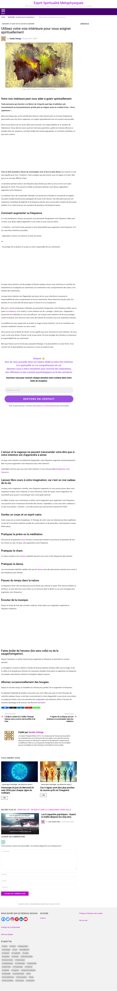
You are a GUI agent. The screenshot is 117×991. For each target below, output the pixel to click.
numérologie (21, 963)
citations (6, 953)
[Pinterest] (28, 708)
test (29, 974)
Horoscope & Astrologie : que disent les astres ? (17, 784)
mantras (23, 556)
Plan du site (83, 920)
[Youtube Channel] (26, 919)
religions (6, 970)
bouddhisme (25, 950)
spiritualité (6, 974)
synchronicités (19, 974)
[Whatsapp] (36, 708)
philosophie (32, 963)
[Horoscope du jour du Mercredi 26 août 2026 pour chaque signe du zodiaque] (19, 771)
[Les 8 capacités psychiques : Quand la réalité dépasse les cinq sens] (20, 823)
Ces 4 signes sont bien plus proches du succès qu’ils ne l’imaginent (57, 789)
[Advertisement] (39, 154)
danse (39, 569)
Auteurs (43, 918)
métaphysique (8, 963)
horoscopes (20, 960)
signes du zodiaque (29, 970)
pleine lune (6, 967)
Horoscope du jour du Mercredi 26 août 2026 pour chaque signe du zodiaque (17, 790)
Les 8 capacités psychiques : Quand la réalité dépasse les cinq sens (58, 815)
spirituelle (41, 703)
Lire (4, 798)
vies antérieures (8, 977)
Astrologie (6, 950)
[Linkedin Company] (21, 919)
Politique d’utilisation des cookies (90, 913)
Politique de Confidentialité (10, 927)
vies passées (22, 977)
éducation (31, 980)
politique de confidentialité (44, 406)
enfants (15, 956)
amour (13, 946)
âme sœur (20, 980)
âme (31, 977)
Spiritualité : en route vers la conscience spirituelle (44, 810)
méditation (12, 311)
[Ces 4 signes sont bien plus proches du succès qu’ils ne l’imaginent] (58, 771)
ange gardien (23, 946)
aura (15, 950)
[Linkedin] (21, 708)
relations (29, 967)
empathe (6, 956)
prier (24, 540)
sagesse (16, 970)
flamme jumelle (27, 956)
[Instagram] (12, 919)
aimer (5, 946)
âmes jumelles (8, 980)
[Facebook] (5, 708)
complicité (16, 953)
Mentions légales (7, 934)
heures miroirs (8, 960)
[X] (13, 708)
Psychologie (18, 967)
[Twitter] (8, 919)
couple (26, 953)
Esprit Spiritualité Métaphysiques (58, 3)
